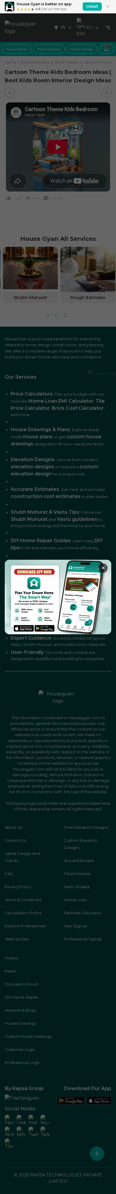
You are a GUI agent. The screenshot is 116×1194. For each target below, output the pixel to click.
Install (92, 6)
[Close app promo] (107, 6)
